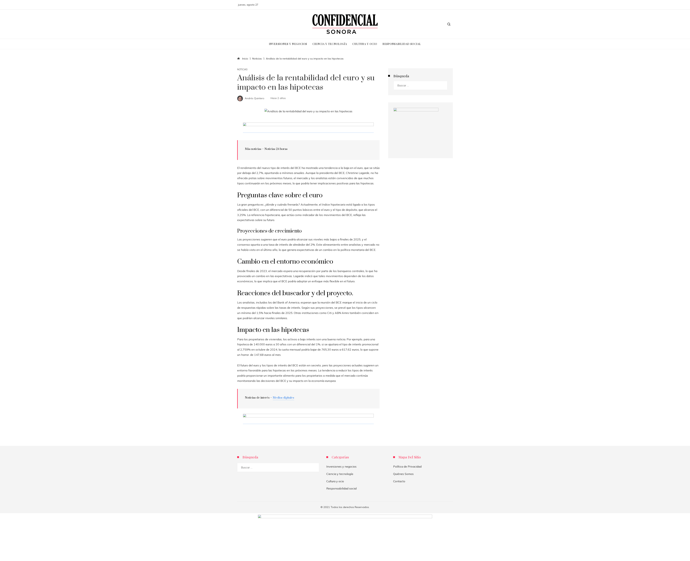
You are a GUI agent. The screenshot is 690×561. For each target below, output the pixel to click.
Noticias (242, 69)
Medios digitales (283, 397)
